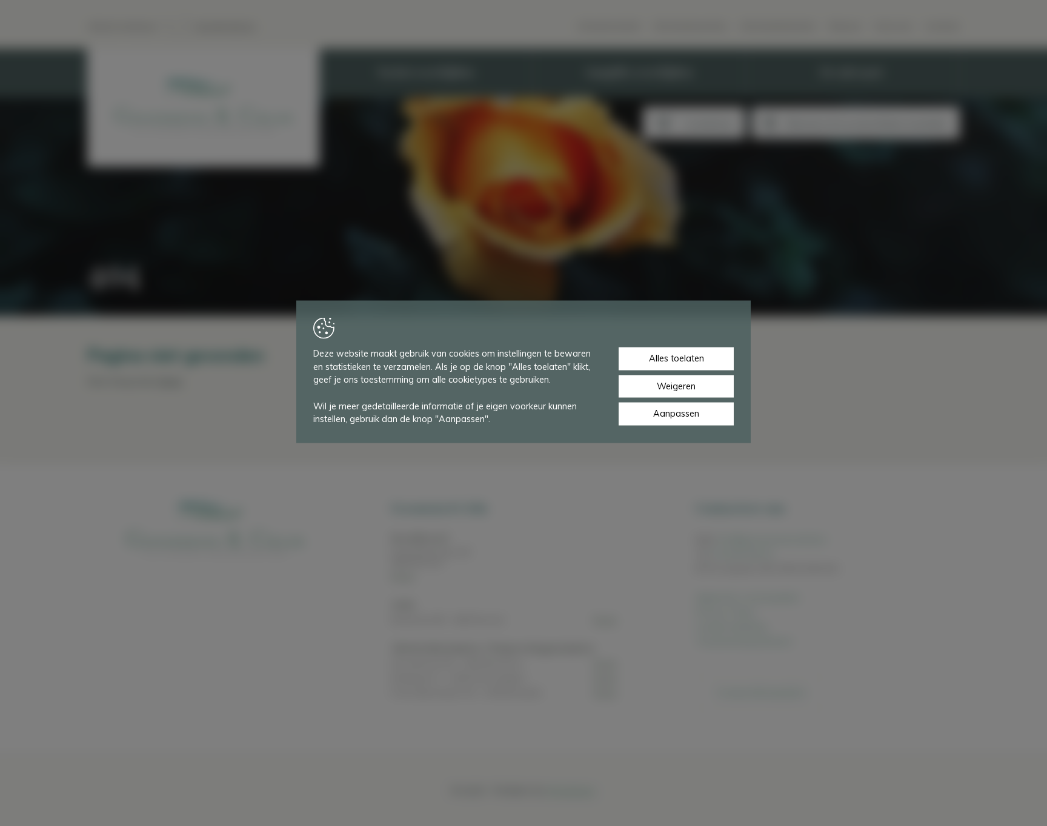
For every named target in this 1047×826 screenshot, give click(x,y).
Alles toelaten (676, 358)
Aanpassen (676, 413)
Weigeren (676, 385)
